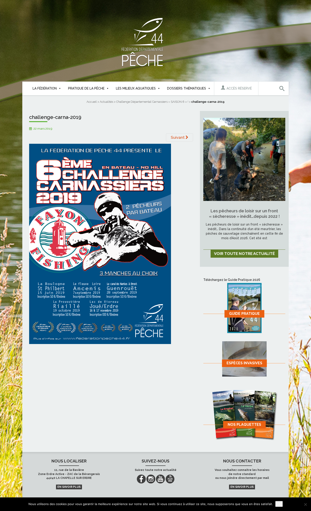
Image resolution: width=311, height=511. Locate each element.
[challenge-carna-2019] (100, 243)
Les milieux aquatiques (136, 88)
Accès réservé (239, 88)
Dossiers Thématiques (186, 88)
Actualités (106, 101)
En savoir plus (69, 486)
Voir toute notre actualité (244, 253)
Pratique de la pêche (86, 88)
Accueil (92, 101)
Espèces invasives (244, 363)
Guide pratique (244, 313)
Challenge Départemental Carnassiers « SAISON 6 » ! (152, 101)
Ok (279, 504)
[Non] (305, 504)
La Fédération (45, 88)
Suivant (178, 137)
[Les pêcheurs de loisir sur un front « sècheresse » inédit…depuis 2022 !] (244, 159)
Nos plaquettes (244, 424)
